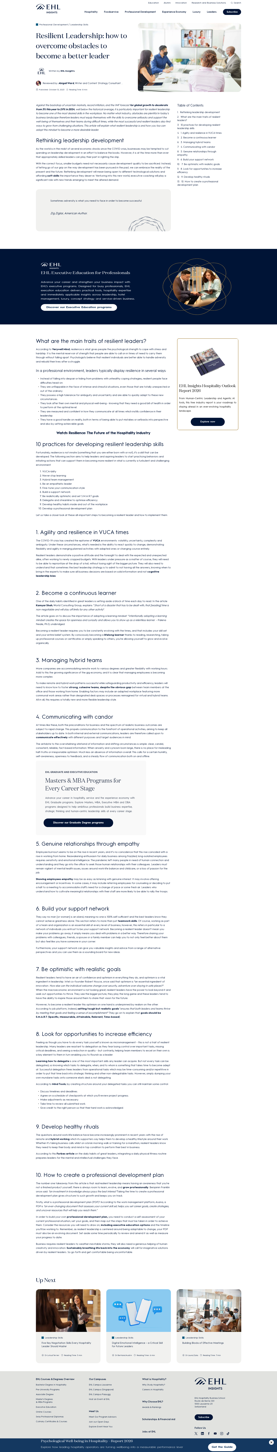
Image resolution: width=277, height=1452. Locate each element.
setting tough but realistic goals (98, 1008)
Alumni (167, 2)
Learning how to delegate (52, 1061)
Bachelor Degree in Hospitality (51, 1385)
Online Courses (43, 1412)
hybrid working (60, 1139)
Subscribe (232, 11)
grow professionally (135, 1187)
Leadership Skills (79, 24)
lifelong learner (114, 634)
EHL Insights (68, 71)
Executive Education (46, 1407)
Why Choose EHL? (152, 1401)
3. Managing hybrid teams (195, 142)
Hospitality (91, 11)
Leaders (212, 11)
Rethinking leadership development (200, 112)
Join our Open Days (99, 1422)
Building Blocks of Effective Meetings (203, 1343)
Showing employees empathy (54, 879)
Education (153, 2)
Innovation (181, 2)
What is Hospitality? (154, 1379)
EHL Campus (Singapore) (101, 1389)
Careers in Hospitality (153, 1389)
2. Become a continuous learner (198, 137)
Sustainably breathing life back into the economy (98, 1247)
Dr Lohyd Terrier (52, 1355)
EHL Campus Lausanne (100, 1385)
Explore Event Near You (101, 1426)
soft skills (53, 175)
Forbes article (65, 1153)
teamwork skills (127, 920)
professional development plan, (87, 1216)
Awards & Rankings (151, 1407)
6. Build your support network (197, 159)
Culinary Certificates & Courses (51, 1421)
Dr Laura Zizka (191, 1355)
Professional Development (140, 11)
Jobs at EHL (149, 1431)
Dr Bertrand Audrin (123, 1355)
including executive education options (126, 1225)
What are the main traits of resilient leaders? (198, 118)
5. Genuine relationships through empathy (196, 153)
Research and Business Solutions (209, 2)
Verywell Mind (61, 349)
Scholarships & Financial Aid (158, 1419)
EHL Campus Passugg (99, 1394)
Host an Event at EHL (99, 1399)
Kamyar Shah (44, 605)
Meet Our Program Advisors (102, 1417)
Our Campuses (97, 1379)
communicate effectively (52, 737)
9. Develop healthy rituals (195, 176)
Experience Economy (174, 11)
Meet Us (94, 1411)
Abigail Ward (66, 83)
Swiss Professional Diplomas (49, 1416)
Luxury (197, 11)
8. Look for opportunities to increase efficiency (199, 170)
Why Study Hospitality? (153, 1385)
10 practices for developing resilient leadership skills (198, 126)
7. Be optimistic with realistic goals (200, 164)
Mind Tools (59, 1084)
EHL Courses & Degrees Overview (55, 1379)
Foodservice (111, 11)
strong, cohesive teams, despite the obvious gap (100, 687)
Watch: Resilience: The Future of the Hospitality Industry (103, 433)
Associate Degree (45, 1394)
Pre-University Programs (47, 1389)
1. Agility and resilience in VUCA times (201, 133)
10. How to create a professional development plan (197, 183)
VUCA (96, 540)
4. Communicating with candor (198, 146)
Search (237, 2)
